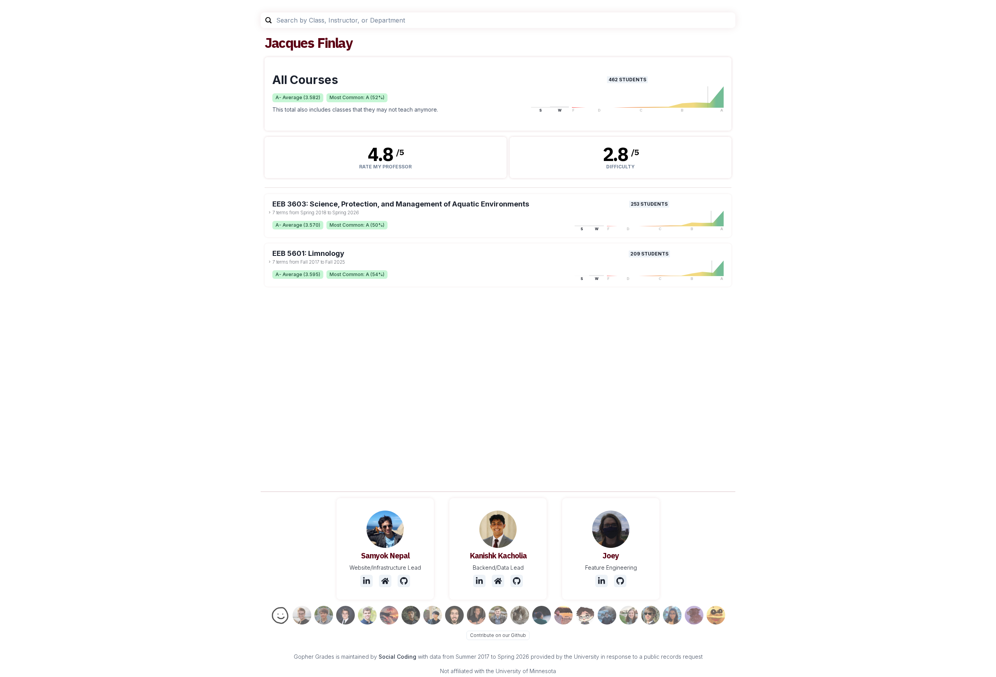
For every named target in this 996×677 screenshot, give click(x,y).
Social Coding (397, 656)
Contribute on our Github (498, 635)
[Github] (404, 581)
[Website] (385, 581)
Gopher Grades (314, 656)
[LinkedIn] (366, 581)
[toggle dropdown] (269, 212)
